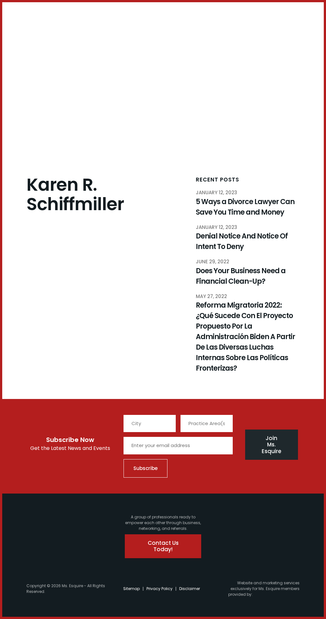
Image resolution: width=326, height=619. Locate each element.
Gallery (125, 30)
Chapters (46, 30)
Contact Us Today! (164, 546)
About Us (11, 33)
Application (103, 30)
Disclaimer (189, 588)
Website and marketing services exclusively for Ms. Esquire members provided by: (264, 588)
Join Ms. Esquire (271, 444)
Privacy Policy (159, 588)
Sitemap (131, 588)
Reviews (164, 30)
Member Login (22, 16)
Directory (144, 30)
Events (71, 30)
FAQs (84, 30)
